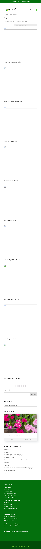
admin (12, 439)
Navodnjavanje (8, 449)
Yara (10, 14)
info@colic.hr (11, 497)
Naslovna (6, 465)
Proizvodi (6, 462)
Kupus (6, 473)
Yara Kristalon (8, 452)
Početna (6, 14)
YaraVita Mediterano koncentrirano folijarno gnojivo (18, 468)
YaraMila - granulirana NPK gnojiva (13, 455)
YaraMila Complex (9, 457)
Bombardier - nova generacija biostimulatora (17, 460)
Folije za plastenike (9, 470)
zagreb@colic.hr (12, 508)
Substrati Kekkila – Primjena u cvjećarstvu (20, 436)
